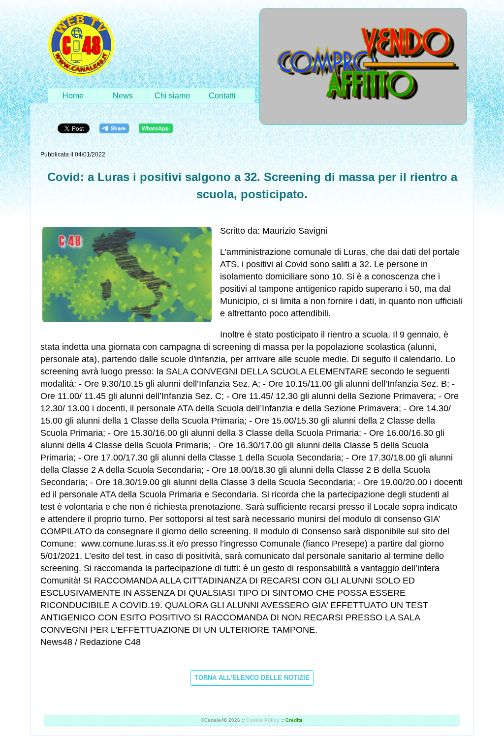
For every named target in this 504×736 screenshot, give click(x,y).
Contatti (222, 96)
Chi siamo (172, 96)
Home (73, 96)
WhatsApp (155, 128)
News (123, 96)
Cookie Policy (263, 720)
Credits (294, 720)
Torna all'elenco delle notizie (252, 677)
